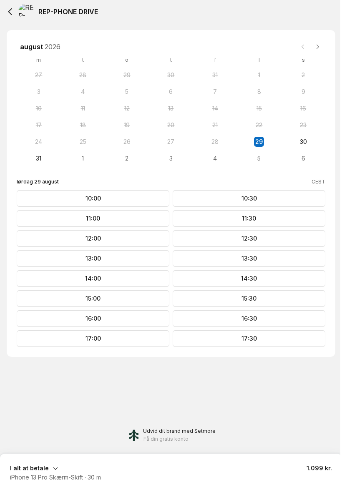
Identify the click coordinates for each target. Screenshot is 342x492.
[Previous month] (302, 46)
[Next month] (317, 46)
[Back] (10, 12)
